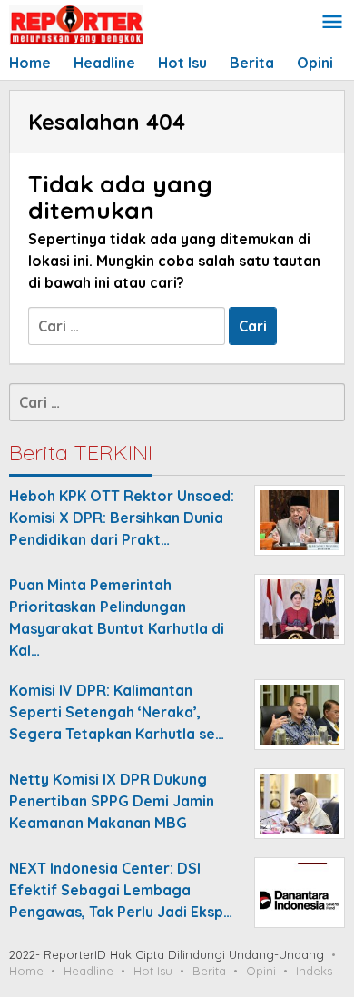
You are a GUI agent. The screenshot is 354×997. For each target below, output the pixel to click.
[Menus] (332, 23)
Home (26, 970)
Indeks (314, 970)
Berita (209, 970)
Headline (88, 970)
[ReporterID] (76, 24)
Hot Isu (152, 970)
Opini (261, 970)
